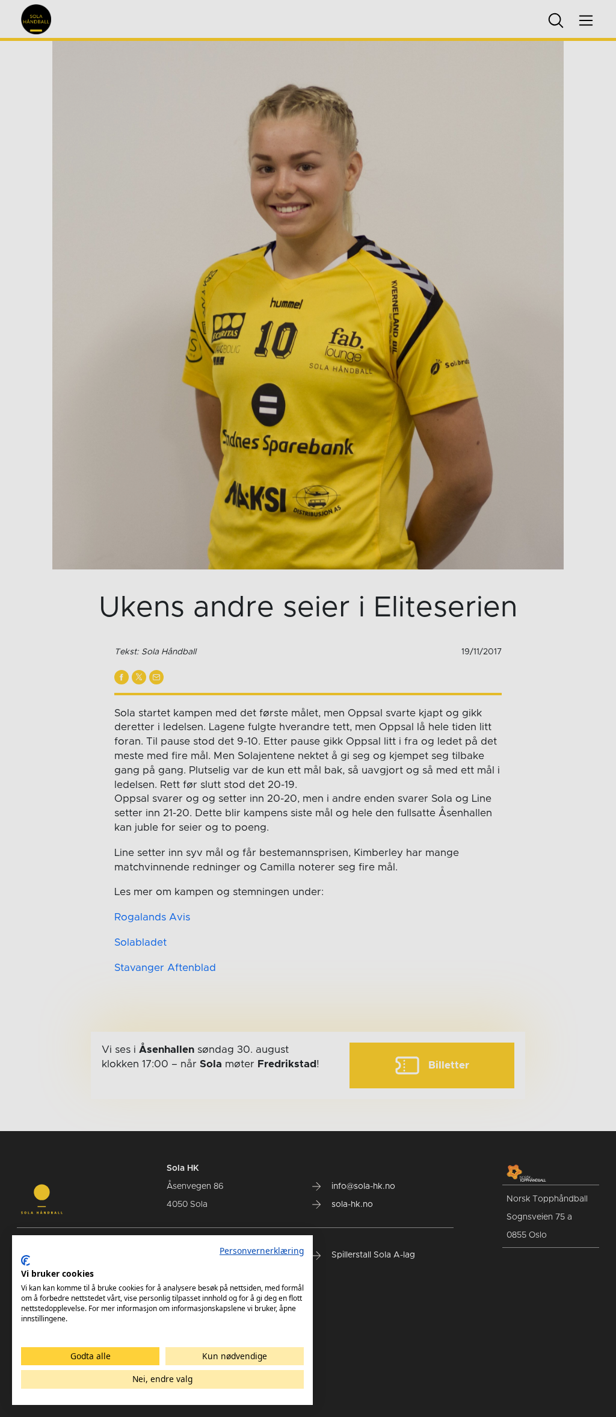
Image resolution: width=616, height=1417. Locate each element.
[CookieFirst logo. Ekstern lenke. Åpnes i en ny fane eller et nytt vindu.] (25, 1260)
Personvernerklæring (262, 1250)
